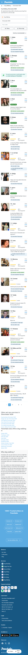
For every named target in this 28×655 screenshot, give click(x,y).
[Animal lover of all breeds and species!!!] (14, 229)
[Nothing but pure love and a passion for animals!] (14, 336)
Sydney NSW (4, 433)
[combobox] (14, 17)
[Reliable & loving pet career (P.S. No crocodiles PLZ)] (14, 301)
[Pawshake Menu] (2, 2)
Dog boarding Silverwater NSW (8, 417)
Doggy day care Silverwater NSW (9, 418)
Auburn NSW (4, 448)
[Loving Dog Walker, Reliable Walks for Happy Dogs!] (14, 141)
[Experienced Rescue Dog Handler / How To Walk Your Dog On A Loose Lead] (14, 248)
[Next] (21, 404)
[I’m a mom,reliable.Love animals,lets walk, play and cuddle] (14, 88)
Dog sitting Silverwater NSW (8, 422)
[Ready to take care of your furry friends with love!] (14, 267)
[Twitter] (5, 643)
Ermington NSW (4, 440)
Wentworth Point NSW (6, 446)
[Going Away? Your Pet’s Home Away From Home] (14, 63)
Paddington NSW (5, 435)
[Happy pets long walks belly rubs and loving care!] (14, 179)
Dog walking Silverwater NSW (8, 420)
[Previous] (6, 404)
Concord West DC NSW (6, 444)
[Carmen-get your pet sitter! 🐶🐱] (14, 285)
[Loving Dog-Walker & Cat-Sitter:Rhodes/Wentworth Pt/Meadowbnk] (14, 211)
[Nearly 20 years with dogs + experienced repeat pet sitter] (14, 123)
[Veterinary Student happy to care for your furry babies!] (14, 106)
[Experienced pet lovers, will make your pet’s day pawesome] (14, 161)
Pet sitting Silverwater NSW (7, 425)
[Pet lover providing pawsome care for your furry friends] (14, 374)
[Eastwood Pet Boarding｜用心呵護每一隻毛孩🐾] (14, 393)
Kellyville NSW (4, 436)
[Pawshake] (8, 2)
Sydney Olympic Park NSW (7, 443)
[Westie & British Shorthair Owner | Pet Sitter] (14, 194)
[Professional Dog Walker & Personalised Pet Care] (14, 44)
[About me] (14, 318)
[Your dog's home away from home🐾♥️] (14, 355)
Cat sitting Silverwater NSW (7, 423)
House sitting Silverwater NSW (8, 427)
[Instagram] (9, 643)
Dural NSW (3, 438)
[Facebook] (2, 643)
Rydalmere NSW (5, 441)
